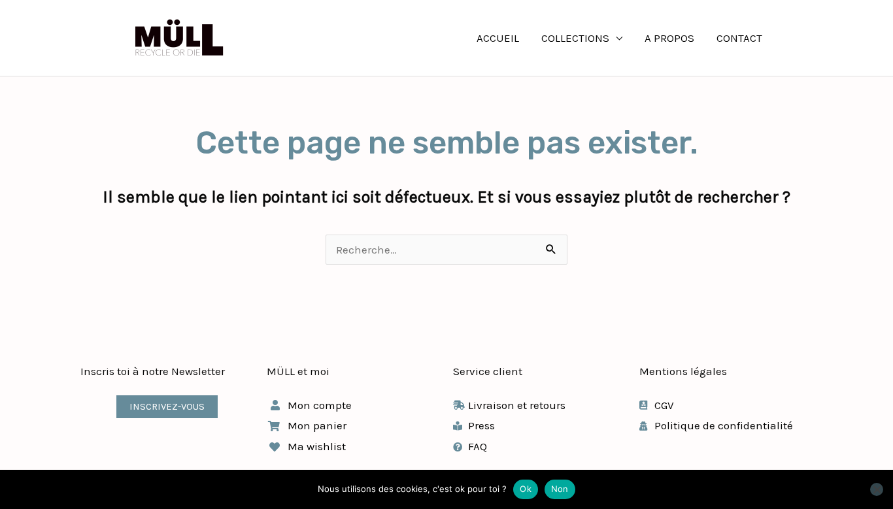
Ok (525, 489)
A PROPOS (669, 37)
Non (560, 489)
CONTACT (739, 37)
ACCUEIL (498, 37)
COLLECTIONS (575, 37)
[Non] (876, 489)
